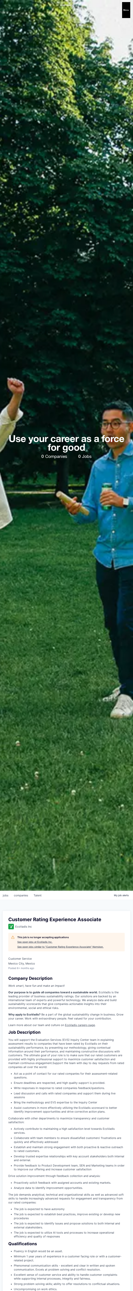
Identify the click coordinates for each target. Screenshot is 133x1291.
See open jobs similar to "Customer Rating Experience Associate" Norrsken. (60, 946)
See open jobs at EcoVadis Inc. (34, 941)
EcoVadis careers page (80, 1025)
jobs (5, 895)
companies (21, 895)
